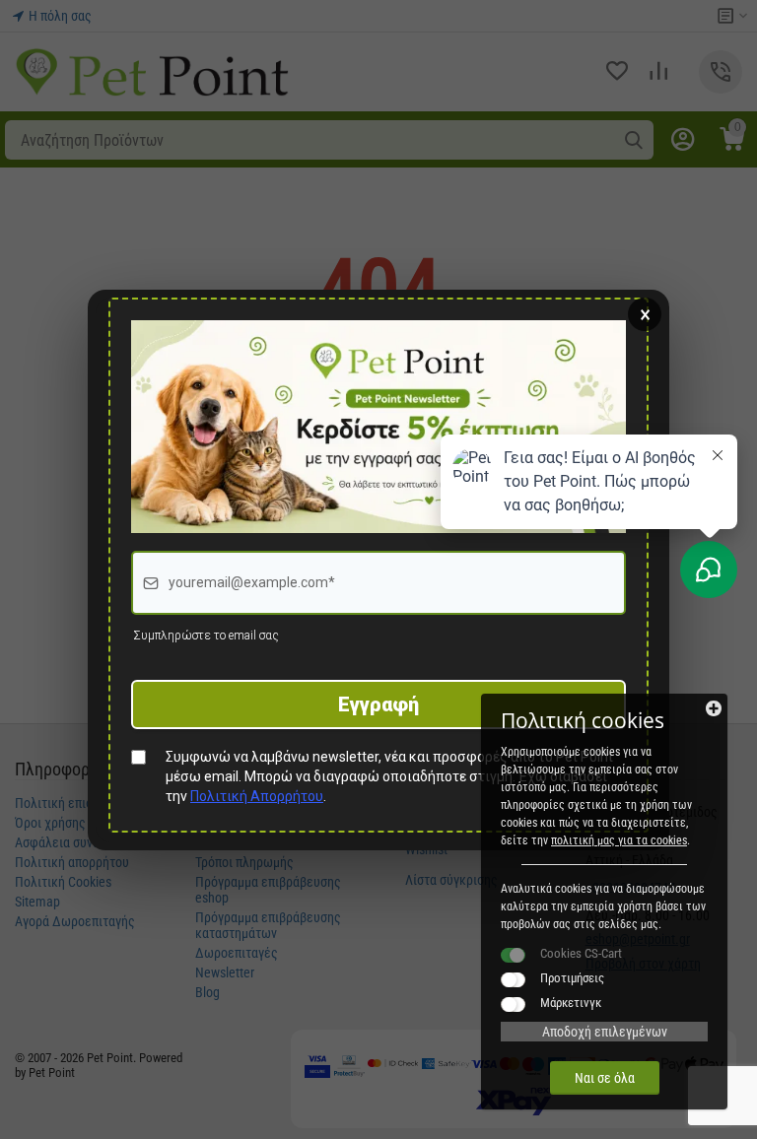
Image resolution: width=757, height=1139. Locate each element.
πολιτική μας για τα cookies (619, 840)
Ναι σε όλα (605, 1078)
